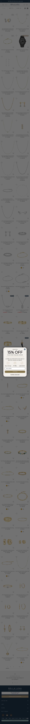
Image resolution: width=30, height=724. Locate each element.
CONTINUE (15, 371)
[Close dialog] (24, 349)
